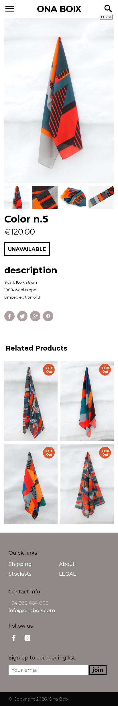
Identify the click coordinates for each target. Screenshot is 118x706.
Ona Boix (58, 699)
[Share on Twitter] (22, 316)
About (67, 564)
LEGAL (67, 574)
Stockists (20, 574)
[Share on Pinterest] (48, 316)
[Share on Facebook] (9, 316)
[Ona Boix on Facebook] (14, 642)
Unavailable (27, 249)
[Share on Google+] (35, 316)
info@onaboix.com (32, 610)
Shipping (20, 564)
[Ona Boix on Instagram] (27, 642)
